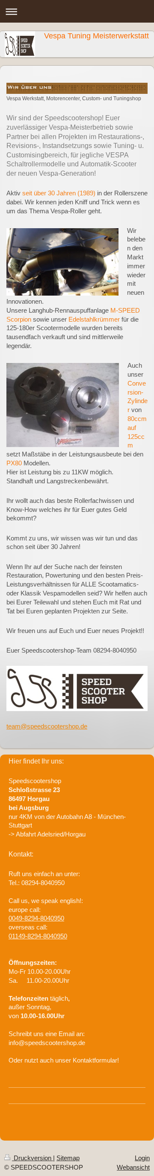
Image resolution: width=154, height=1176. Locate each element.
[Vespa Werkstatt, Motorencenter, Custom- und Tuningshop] (77, 88)
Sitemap (68, 1157)
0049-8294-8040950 (36, 918)
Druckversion (32, 1157)
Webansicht (133, 1167)
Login (142, 1157)
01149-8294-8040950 (38, 936)
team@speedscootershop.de (46, 726)
